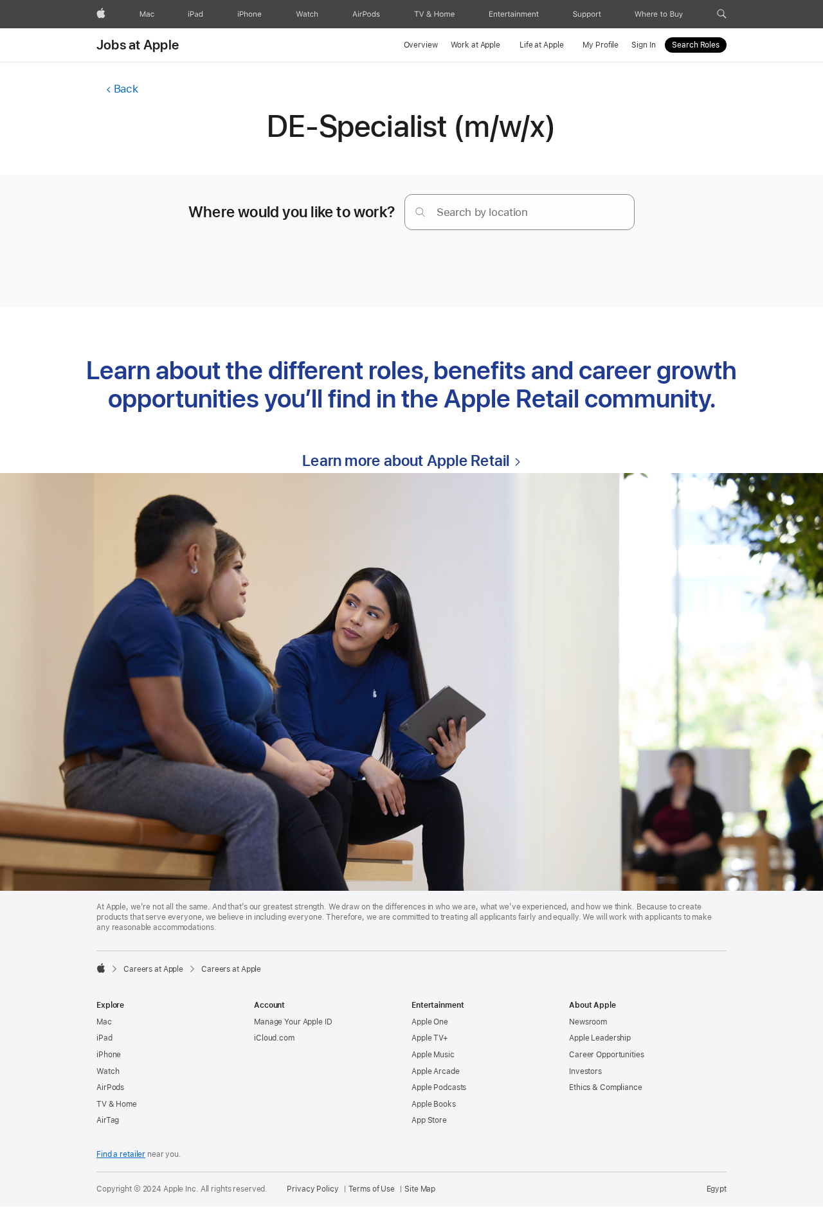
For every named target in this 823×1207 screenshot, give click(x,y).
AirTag (107, 1120)
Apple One (430, 1021)
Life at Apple (541, 44)
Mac (104, 1021)
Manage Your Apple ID (293, 1021)
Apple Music (433, 1054)
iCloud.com (274, 1037)
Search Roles (695, 44)
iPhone (108, 1054)
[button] (722, 14)
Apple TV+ (430, 1037)
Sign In (643, 44)
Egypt (717, 1189)
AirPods (110, 1087)
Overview (421, 44)
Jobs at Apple (137, 45)
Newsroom (588, 1021)
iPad (104, 1037)
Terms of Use (371, 1189)
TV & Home (116, 1104)
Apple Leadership (600, 1037)
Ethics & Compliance (605, 1087)
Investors (585, 1071)
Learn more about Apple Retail (405, 460)
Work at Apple (475, 44)
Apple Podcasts (439, 1087)
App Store (429, 1120)
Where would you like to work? (291, 212)
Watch (107, 1071)
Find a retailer (120, 1154)
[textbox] (519, 212)
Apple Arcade (436, 1071)
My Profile (601, 44)
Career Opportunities (606, 1054)
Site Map (419, 1189)
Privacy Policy (312, 1189)
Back (126, 88)
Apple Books (434, 1104)
